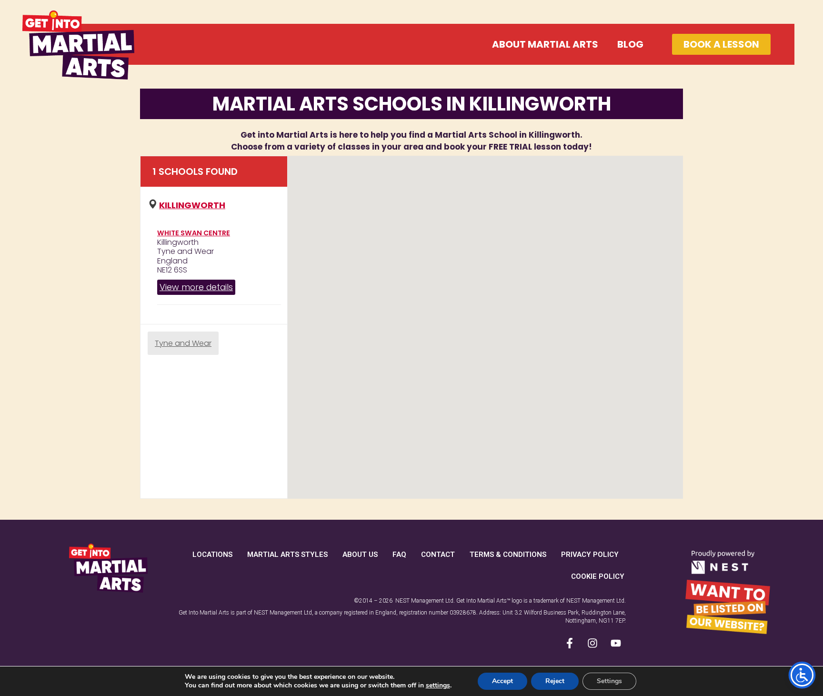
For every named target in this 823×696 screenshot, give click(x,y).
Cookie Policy (597, 576)
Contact (438, 554)
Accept (502, 681)
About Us (360, 554)
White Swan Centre (193, 233)
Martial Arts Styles (287, 554)
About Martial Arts (545, 44)
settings (438, 685)
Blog (630, 44)
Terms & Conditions (508, 554)
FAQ (399, 554)
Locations (212, 554)
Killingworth (192, 205)
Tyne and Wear (183, 343)
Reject (554, 681)
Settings (609, 681)
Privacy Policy (590, 554)
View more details (196, 287)
